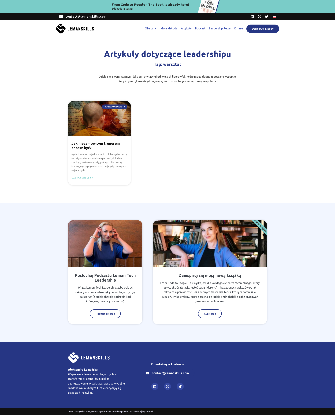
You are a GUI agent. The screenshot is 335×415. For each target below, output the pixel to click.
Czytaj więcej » (82, 177)
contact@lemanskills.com (86, 16)
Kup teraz (210, 313)
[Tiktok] (180, 386)
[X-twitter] (259, 16)
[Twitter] (266, 16)
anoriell (149, 411)
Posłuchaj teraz (105, 313)
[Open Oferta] (155, 28)
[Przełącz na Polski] (274, 16)
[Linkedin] (252, 16)
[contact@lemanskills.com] (61, 16)
